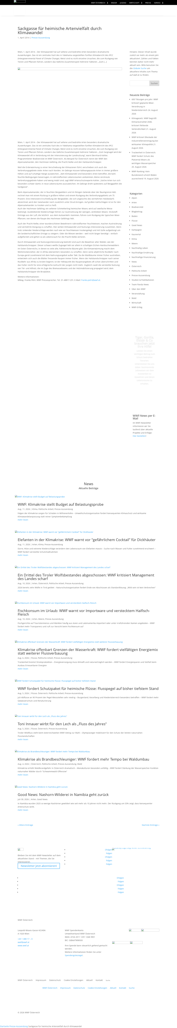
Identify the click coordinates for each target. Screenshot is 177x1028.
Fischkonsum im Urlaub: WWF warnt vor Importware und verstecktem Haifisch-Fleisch (84, 612)
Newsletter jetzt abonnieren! (39, 866)
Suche (132, 988)
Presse (148, 3)
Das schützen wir (47, 10)
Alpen (134, 198)
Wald (134, 298)
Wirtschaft (134, 3)
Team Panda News (140, 284)
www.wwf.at (23, 945)
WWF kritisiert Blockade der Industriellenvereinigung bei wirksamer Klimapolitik (145, 141)
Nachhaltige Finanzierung (144, 257)
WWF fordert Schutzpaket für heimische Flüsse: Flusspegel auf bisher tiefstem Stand (88, 688)
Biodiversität (137, 207)
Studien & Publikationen (143, 280)
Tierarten (76, 10)
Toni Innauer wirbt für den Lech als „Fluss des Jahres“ (62, 723)
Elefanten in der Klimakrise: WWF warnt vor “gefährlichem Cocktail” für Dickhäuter (87, 539)
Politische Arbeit (139, 270)
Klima (134, 239)
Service (157, 3)
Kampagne (137, 229)
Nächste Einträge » (150, 825)
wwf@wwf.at (23, 942)
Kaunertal (136, 234)
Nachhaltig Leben (140, 248)
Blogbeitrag (137, 211)
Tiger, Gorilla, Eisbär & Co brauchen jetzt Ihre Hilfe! (144, 341)
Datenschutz (55, 980)
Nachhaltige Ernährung (142, 252)
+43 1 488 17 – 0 (25, 939)
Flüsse (134, 220)
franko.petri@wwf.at (90, 280)
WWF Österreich (98, 3)
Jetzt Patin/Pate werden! (144, 395)
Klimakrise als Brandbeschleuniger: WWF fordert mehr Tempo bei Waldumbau (83, 759)
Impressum (41, 980)
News (134, 261)
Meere (135, 243)
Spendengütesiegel (74, 955)
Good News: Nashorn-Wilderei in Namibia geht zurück (63, 794)
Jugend (123, 3)
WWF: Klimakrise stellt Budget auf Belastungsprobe (61, 504)
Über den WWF (138, 289)
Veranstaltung (138, 293)
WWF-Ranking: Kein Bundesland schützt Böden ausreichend (144, 175)
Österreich (136, 266)
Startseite (4, 1026)
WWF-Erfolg (137, 307)
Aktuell (154, 7)
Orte (95, 10)
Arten (134, 202)
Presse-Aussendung (41, 37)
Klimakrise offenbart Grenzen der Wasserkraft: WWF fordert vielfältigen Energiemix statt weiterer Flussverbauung (88, 651)
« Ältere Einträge (25, 825)
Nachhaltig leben (47, 15)
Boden (135, 216)
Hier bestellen (139, 436)
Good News (137, 225)
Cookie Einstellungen (73, 980)
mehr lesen (23, 519)
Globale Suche (139, 68)
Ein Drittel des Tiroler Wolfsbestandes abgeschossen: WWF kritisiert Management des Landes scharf (86, 577)
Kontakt (99, 980)
